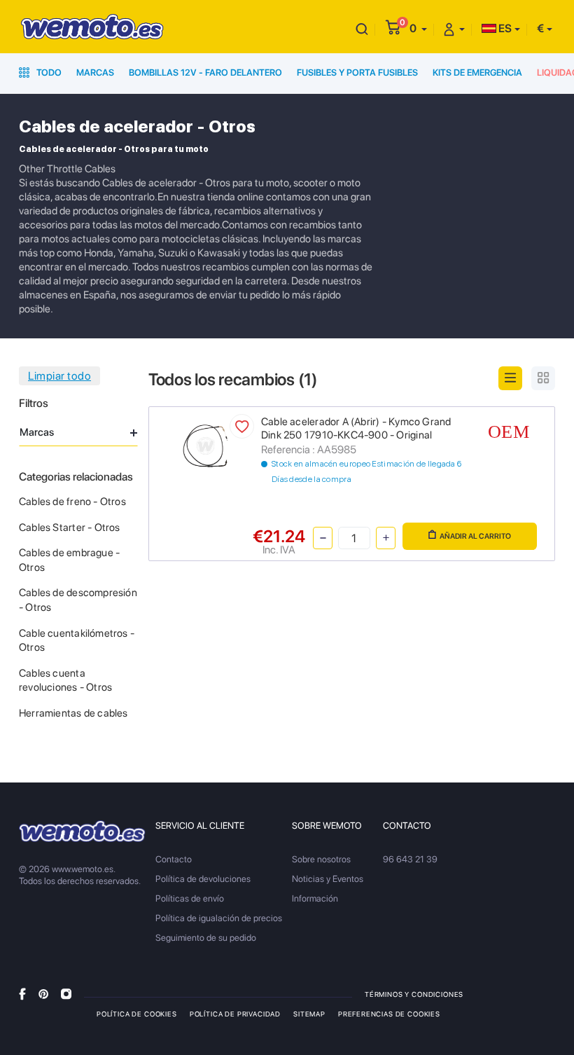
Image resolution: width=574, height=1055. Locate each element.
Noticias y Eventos (327, 879)
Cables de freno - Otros (72, 501)
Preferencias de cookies (389, 1013)
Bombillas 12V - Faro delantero (205, 72)
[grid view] (543, 378)
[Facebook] (22, 993)
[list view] (510, 378)
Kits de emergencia (477, 72)
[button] (418, 28)
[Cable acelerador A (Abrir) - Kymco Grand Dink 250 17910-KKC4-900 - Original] (205, 444)
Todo (48, 72)
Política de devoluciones (203, 879)
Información (315, 898)
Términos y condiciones (414, 994)
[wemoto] (82, 831)
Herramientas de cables (73, 713)
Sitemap (309, 1013)
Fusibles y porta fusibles (357, 72)
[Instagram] (66, 993)
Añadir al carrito (475, 536)
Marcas (95, 72)
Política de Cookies (137, 1013)
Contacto (173, 859)
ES (504, 28)
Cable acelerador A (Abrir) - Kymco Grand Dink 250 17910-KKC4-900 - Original (356, 428)
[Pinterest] (43, 993)
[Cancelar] (362, 28)
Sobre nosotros (321, 859)
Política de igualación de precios (218, 918)
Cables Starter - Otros (69, 527)
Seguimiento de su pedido (205, 937)
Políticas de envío (189, 898)
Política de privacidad (235, 1013)
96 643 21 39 (410, 859)
